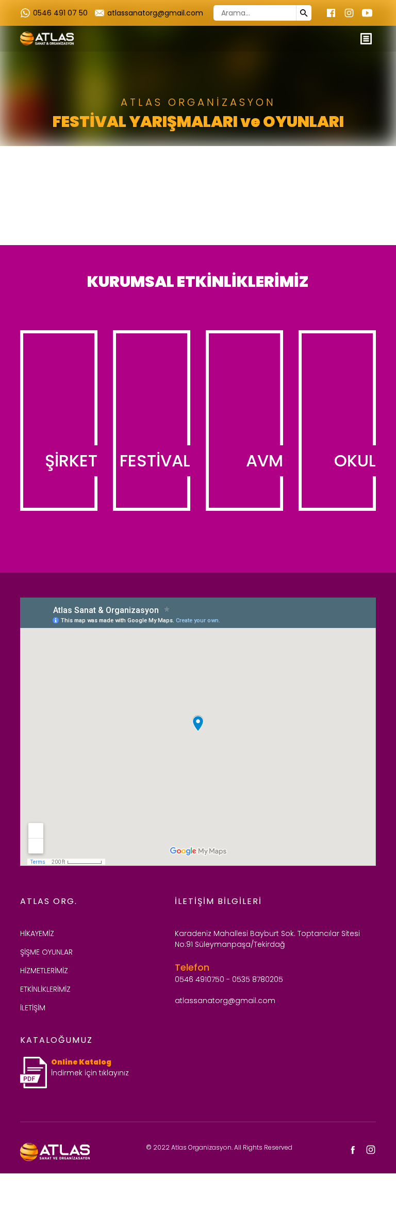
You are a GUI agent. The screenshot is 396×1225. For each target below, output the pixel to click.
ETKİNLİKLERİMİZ (45, 989)
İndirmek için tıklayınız (90, 1073)
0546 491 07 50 (60, 13)
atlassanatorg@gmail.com (155, 13)
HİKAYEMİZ (37, 933)
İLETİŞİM (32, 1008)
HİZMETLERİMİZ (44, 970)
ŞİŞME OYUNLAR (46, 952)
